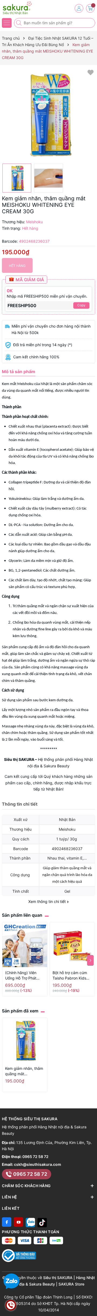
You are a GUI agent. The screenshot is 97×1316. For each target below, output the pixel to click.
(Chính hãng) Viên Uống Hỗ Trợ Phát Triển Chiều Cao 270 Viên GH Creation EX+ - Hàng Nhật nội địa (24, 975)
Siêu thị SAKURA (19, 759)
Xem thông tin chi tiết (47, 901)
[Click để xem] (48, 114)
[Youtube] (18, 1222)
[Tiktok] (42, 1222)
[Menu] (7, 23)
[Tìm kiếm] (19, 23)
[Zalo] (30, 1222)
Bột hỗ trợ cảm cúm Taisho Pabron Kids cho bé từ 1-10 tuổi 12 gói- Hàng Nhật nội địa (72, 975)
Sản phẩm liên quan (22, 915)
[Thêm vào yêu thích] (90, 72)
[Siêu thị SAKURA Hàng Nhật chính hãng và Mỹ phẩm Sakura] (20, 8)
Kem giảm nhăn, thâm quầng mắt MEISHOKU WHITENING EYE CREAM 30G (24, 1071)
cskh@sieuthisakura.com (37, 1164)
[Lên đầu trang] (91, 1303)
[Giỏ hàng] (90, 8)
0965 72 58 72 (35, 1156)
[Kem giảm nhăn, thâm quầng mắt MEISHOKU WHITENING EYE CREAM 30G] (24, 1040)
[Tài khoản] (79, 8)
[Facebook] (6, 1222)
